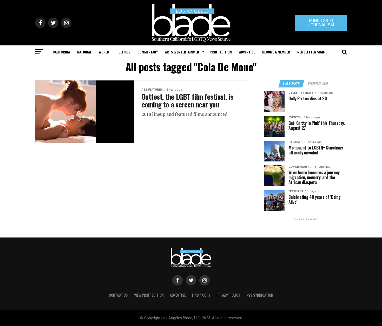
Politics (123, 52)
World (104, 52)
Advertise (247, 52)
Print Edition (221, 52)
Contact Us (118, 295)
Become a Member (276, 52)
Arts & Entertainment (183, 52)
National (84, 52)
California (61, 52)
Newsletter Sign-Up (313, 52)
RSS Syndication (259, 295)
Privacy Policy (228, 295)
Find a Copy (201, 295)
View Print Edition (149, 295)
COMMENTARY (147, 52)
